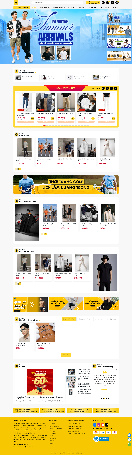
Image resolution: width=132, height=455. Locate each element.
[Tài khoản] (112, 2)
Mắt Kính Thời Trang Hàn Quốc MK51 (44, 344)
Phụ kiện (52, 440)
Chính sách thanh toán (74, 423)
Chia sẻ (22, 367)
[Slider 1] (66, 36)
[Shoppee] (102, 425)
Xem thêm (66, 355)
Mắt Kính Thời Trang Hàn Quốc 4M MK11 (23, 344)
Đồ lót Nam (104, 7)
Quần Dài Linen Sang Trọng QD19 (106, 114)
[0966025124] (129, 444)
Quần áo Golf (92, 7)
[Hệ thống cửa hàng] (103, 2)
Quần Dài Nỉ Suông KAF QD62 (105, 160)
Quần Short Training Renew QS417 (89, 224)
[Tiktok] (106, 425)
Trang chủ (34, 7)
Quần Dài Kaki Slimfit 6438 (45, 113)
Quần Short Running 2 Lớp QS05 (69, 224)
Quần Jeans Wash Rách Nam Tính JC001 (25, 114)
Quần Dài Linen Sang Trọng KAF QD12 (86, 160)
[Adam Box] (22, 2)
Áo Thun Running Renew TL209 (44, 160)
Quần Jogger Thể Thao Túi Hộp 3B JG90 (108, 224)
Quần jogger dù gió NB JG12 (65, 113)
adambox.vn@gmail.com (25, 447)
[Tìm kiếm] (33, 2)
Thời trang (71, 7)
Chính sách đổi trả (73, 431)
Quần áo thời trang (26, 251)
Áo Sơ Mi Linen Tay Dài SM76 (65, 159)
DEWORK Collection (59, 7)
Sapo (81, 453)
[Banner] (66, 184)
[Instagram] (98, 425)
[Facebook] (94, 425)
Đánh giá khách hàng (105, 367)
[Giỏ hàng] (117, 2)
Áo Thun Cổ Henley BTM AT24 (85, 114)
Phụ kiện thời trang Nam (28, 320)
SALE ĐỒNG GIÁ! (66, 88)
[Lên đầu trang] (129, 448)
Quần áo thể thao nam (28, 202)
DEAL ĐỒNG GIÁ (45, 7)
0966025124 (93, 3)
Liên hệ (52, 443)
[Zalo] (129, 439)
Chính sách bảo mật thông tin (76, 433)
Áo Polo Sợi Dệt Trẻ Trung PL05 (23, 160)
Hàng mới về (24, 135)
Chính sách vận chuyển (75, 426)
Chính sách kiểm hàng (74, 428)
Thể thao (81, 7)
